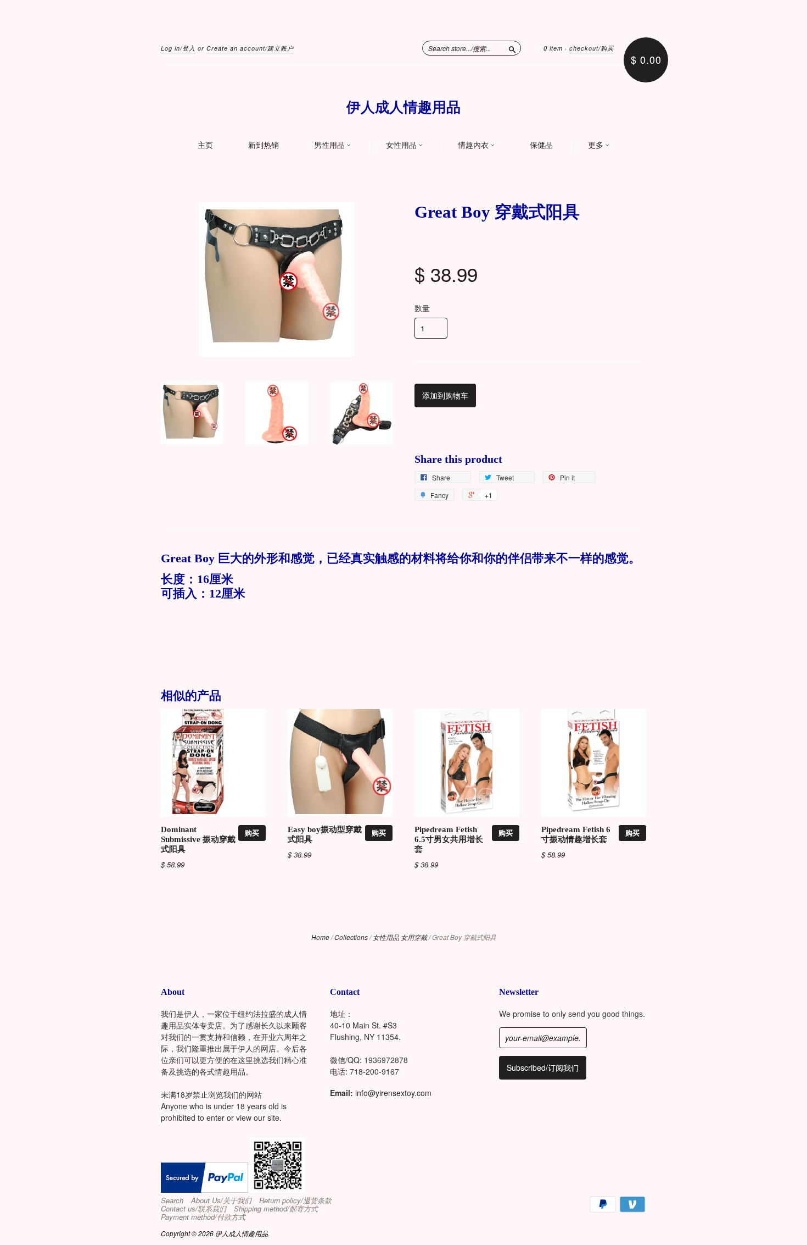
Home (320, 937)
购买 (252, 832)
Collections (351, 937)
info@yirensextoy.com (393, 1092)
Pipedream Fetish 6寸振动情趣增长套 (575, 834)
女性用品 (402, 145)
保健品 (541, 145)
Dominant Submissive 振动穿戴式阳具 (198, 839)
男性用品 (330, 145)
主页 (205, 145)
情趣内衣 (474, 145)
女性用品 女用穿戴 (400, 937)
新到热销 (263, 145)
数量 (422, 308)
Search (172, 1200)
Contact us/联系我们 (193, 1209)
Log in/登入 (178, 48)
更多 (596, 145)
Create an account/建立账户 (250, 48)
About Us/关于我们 (221, 1200)
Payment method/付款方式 (203, 1217)
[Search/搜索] (512, 48)
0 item (553, 48)
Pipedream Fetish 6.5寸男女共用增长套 (448, 839)
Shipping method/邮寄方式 (276, 1209)
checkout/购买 (591, 48)
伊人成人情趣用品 (403, 107)
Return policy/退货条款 (295, 1200)
